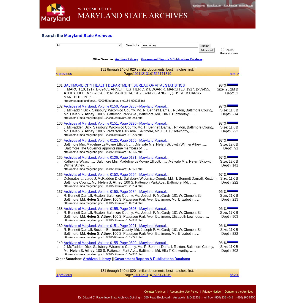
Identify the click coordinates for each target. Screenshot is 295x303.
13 (146, 74)
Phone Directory (214, 5)
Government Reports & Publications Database (171, 59)
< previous (64, 74)
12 (142, 74)
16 (158, 74)
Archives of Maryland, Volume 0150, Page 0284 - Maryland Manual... (116, 192)
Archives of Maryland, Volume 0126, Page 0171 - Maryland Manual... (116, 157)
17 (161, 74)
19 (169, 74)
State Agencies (230, 5)
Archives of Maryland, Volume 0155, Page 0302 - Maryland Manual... (116, 243)
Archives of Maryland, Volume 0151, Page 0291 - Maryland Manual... (116, 226)
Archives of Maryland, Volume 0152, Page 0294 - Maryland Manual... (116, 174)
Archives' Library (126, 59)
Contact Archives (155, 291)
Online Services (246, 5)
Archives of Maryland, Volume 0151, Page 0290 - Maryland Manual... (116, 123)
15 (154, 74)
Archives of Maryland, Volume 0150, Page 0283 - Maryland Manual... (116, 106)
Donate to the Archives (239, 291)
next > (234, 74)
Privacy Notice (211, 291)
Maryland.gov (199, 5)
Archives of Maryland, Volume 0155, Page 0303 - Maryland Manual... (116, 209)
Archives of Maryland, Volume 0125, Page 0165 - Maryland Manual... (116, 140)
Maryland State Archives (88, 35)
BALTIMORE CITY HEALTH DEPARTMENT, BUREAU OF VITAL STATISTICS (124, 85)
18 (165, 74)
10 (135, 74)
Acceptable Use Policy (184, 291)
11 (138, 74)
